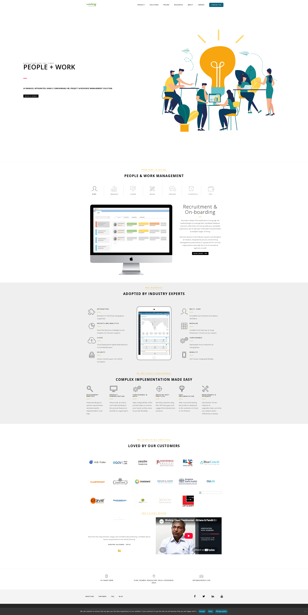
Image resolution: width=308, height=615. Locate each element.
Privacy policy (221, 611)
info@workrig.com (201, 580)
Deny (210, 611)
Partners (102, 596)
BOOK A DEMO (31, 96)
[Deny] (305, 611)
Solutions (154, 5)
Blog (121, 596)
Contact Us (216, 5)
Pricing (166, 5)
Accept (202, 611)
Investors (89, 596)
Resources (178, 5)
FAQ (112, 596)
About (190, 5)
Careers (201, 5)
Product (141, 5)
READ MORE (199, 253)
